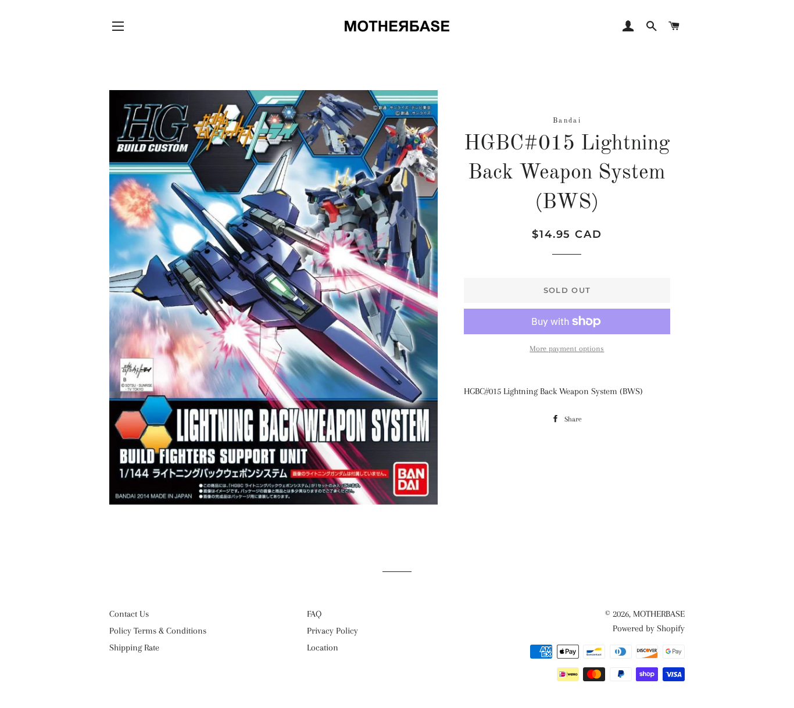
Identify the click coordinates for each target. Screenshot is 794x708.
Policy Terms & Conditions (157, 630)
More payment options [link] (567, 348)
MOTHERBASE (659, 614)
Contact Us (129, 614)
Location (322, 647)
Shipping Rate (134, 647)
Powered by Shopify (649, 628)
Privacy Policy (332, 630)
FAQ (314, 614)
